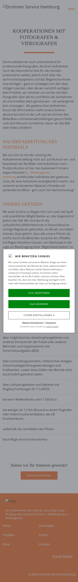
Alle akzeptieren (39, 292)
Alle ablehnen (39, 304)
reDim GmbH (52, 326)
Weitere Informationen (32, 322)
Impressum (51, 322)
